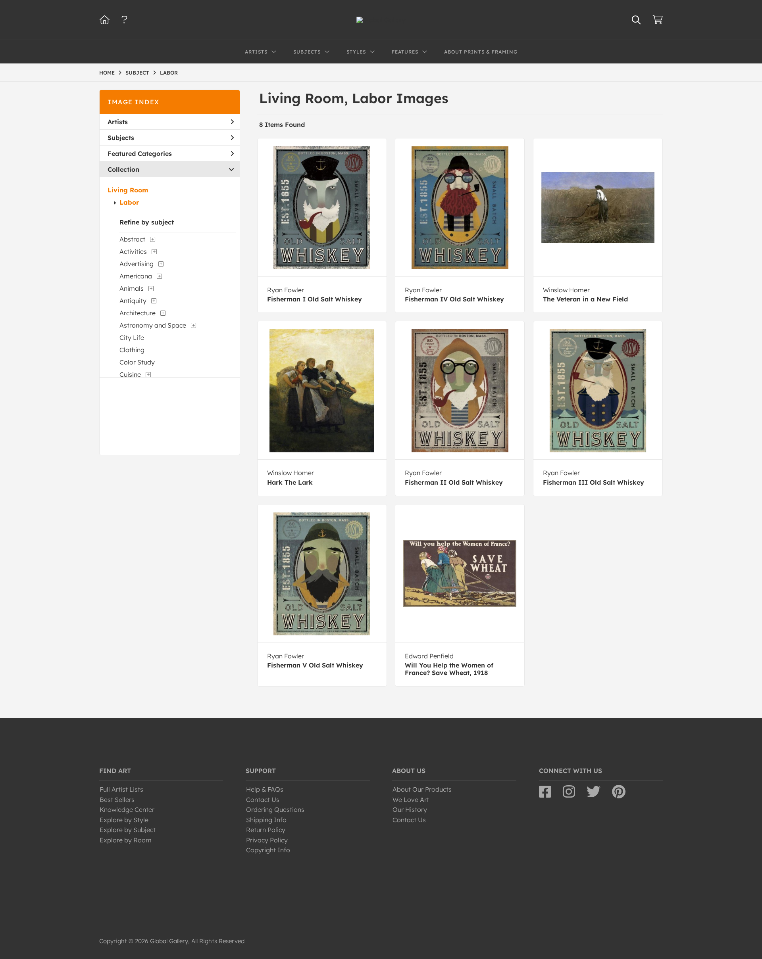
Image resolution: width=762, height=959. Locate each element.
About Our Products (422, 789)
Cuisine (130, 374)
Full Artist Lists (121, 789)
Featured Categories (140, 153)
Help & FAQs (264, 789)
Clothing (131, 350)
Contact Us (262, 800)
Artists (118, 122)
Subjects (121, 138)
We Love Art (411, 800)
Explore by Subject (128, 830)
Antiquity (132, 301)
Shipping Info (266, 820)
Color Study (137, 362)
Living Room (128, 190)
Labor (129, 202)
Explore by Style (124, 820)
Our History (410, 809)
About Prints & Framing (481, 52)
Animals (131, 288)
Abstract (132, 239)
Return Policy (265, 830)
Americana (135, 276)
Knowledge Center (127, 809)
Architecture (137, 313)
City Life (131, 337)
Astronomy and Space (152, 325)
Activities (133, 251)
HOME (107, 72)
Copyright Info (268, 850)
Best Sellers (117, 800)
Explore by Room (126, 840)
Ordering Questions (275, 809)
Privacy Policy (267, 840)
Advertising (136, 264)
